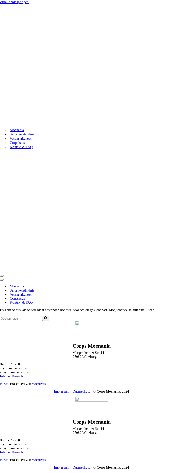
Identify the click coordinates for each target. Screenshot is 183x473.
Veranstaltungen (21, 138)
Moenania (17, 130)
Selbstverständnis (22, 134)
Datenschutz (81, 391)
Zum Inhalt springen (14, 2)
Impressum (61, 391)
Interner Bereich (11, 376)
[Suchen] (45, 318)
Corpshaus (17, 143)
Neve (4, 384)
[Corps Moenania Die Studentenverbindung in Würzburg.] (88, 122)
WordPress (39, 384)
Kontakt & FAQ (21, 147)
